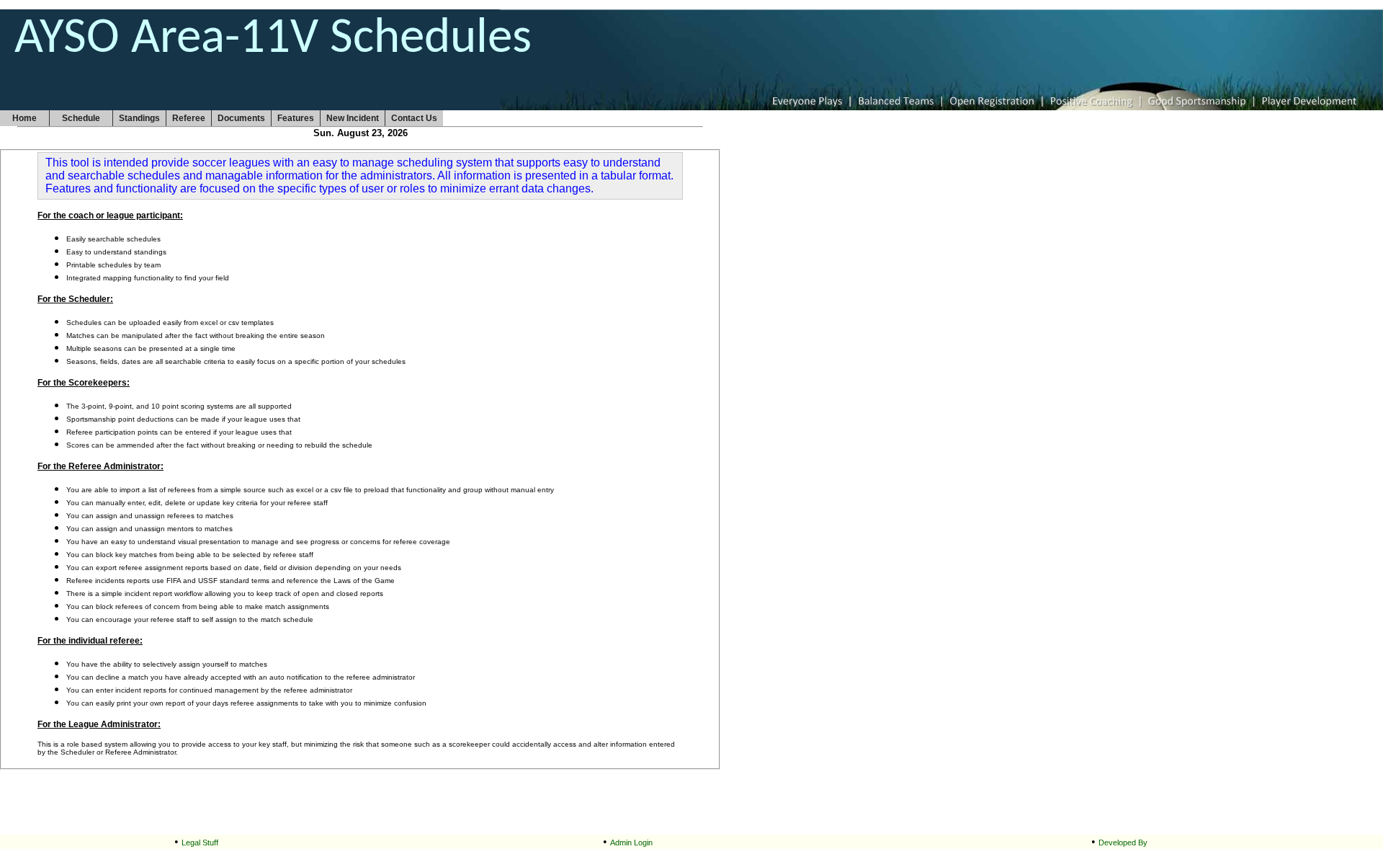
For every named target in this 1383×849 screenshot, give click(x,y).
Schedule (81, 118)
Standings (139, 118)
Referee (188, 118)
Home (24, 118)
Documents (241, 118)
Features (295, 118)
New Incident (352, 118)
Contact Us (414, 118)
